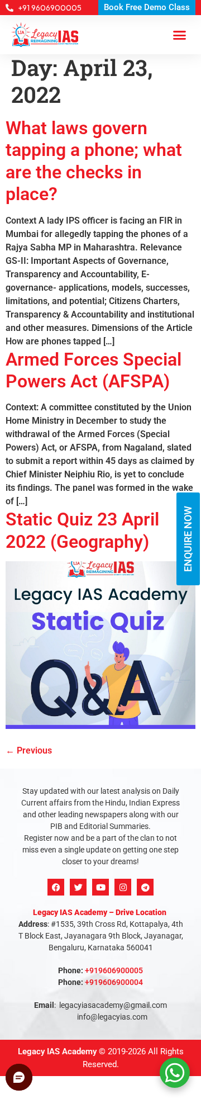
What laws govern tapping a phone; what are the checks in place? (94, 161)
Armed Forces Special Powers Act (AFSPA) (93, 370)
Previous (29, 750)
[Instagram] (122, 887)
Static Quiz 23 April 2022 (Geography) (82, 530)
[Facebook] (55, 887)
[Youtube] (100, 887)
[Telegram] (145, 887)
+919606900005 (114, 970)
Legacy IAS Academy (57, 1051)
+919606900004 (114, 982)
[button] (179, 34)
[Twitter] (78, 887)
